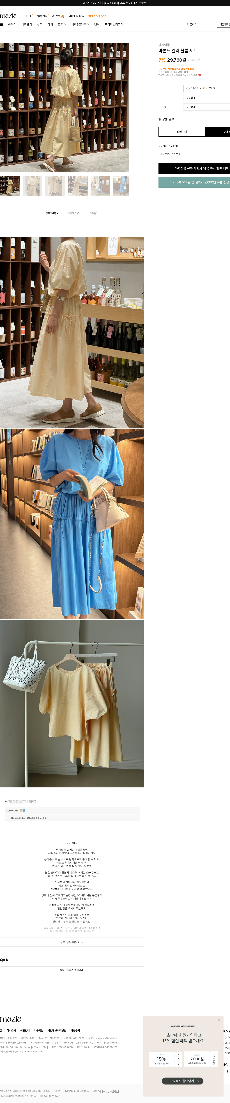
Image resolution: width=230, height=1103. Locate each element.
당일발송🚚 (58, 16)
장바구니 (182, 132)
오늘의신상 (41, 16)
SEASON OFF (97, 16)
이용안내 (25, 1030)
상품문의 (94, 213)
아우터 (12, 24)
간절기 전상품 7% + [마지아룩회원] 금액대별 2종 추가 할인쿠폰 (115, 3)
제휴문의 (75, 1030)
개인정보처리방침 (57, 1030)
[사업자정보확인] (39, 1047)
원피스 (62, 24)
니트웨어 (26, 24)
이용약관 (38, 1030)
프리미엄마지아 (114, 24)
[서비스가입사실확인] (108, 1091)
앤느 (97, 24)
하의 (50, 24)
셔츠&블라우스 (80, 24)
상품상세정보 (52, 213)
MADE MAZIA (76, 16)
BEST (28, 16)
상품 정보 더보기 (70, 942)
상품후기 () (74, 213)
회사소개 (11, 1030)
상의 (40, 24)
